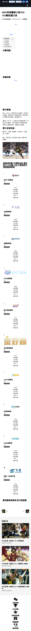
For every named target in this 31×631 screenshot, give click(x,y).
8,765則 (15, 391)
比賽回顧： (7, 41)
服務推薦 (15, 628)
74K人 (15, 363)
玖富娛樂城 (7, 212)
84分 (15, 387)
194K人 (15, 492)
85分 (15, 318)
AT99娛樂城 (8, 278)
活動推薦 (15, 603)
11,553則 (15, 191)
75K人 (15, 294)
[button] (27, 5)
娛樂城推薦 (15, 615)
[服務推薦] (15, 624)
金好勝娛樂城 (8, 348)
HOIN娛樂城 (8, 443)
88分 (15, 219)
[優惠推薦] (15, 618)
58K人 (15, 427)
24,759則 (15, 488)
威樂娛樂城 (7, 243)
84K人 (15, 458)
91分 (15, 187)
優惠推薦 (15, 622)
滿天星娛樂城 (8, 310)
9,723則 (15, 223)
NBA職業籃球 (24, 19)
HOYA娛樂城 (8, 380)
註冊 (27, 1)
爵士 (16, 24)
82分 (15, 451)
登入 (24, 1)
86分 (15, 251)
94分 (15, 286)
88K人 (15, 395)
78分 (15, 419)
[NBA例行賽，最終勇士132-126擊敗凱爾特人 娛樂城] (15, 576)
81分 (15, 356)
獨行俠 (11, 34)
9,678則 (15, 423)
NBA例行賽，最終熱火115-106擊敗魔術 (13, 541)
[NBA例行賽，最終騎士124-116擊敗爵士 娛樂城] (15, 553)
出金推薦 (15, 609)
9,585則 (15, 322)
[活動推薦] (15, 599)
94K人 (15, 259)
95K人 (15, 227)
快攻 (15, 80)
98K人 (15, 195)
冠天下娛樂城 (8, 180)
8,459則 (15, 454)
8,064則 (15, 290)
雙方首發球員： (8, 46)
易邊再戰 (7, 43)
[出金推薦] (15, 605)
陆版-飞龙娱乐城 (9, 476)
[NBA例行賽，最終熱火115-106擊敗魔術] (15, 530)
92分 (15, 484)
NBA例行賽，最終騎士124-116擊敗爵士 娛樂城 (15, 563)
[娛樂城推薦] (15, 612)
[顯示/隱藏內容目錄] (11, 39)
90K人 (15, 326)
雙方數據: (7, 44)
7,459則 (15, 359)
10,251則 (15, 255)
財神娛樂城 (7, 411)
